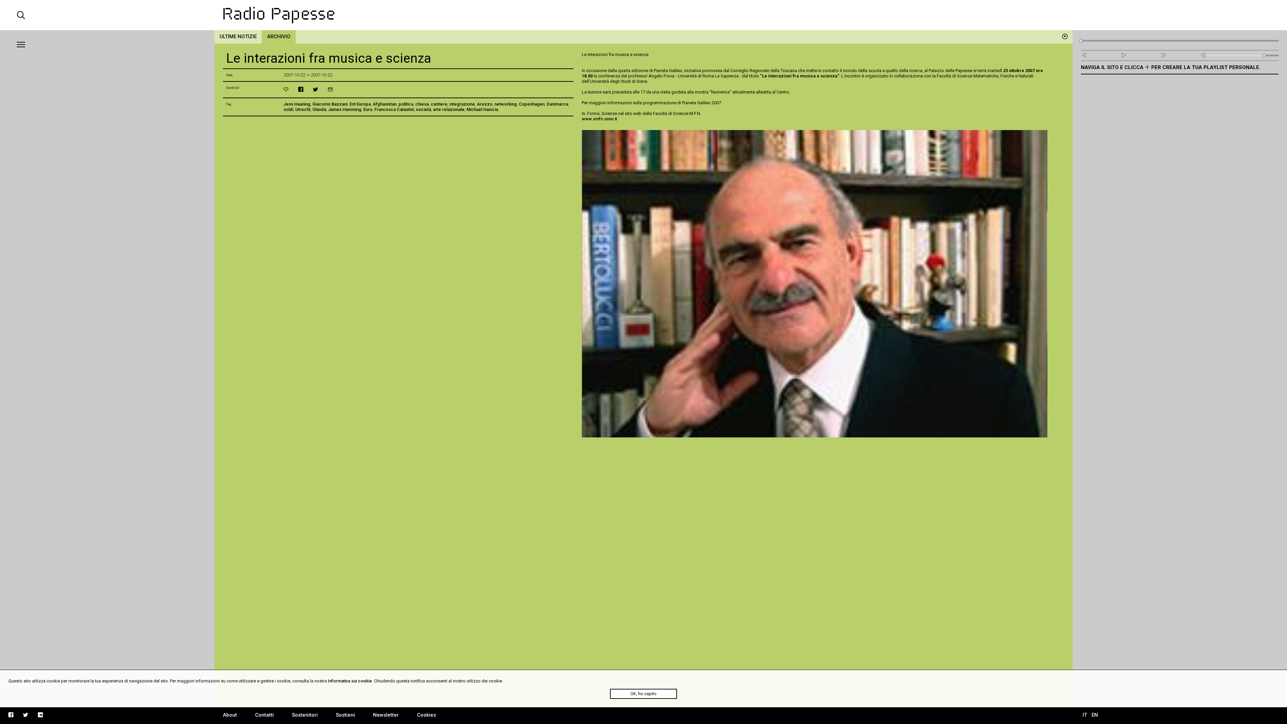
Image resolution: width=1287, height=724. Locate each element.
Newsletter (386, 715)
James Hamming (344, 109)
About (230, 715)
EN (1095, 715)
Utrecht (302, 109)
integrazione (462, 104)
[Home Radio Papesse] (643, 15)
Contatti (264, 715)
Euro (367, 109)
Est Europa (360, 104)
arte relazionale (449, 109)
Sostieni (345, 715)
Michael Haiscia (482, 109)
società (423, 109)
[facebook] (300, 89)
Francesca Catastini (394, 109)
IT (1085, 715)
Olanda (319, 109)
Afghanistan (384, 104)
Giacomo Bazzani (330, 104)
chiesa (422, 104)
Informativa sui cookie (350, 680)
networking (505, 104)
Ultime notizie (238, 37)
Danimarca (557, 104)
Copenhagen (532, 104)
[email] (330, 89)
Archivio (279, 37)
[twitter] (315, 89)
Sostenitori (305, 715)
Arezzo (484, 104)
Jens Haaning (297, 104)
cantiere (439, 104)
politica (406, 104)
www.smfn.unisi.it (599, 118)
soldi (288, 109)
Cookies (426, 715)
